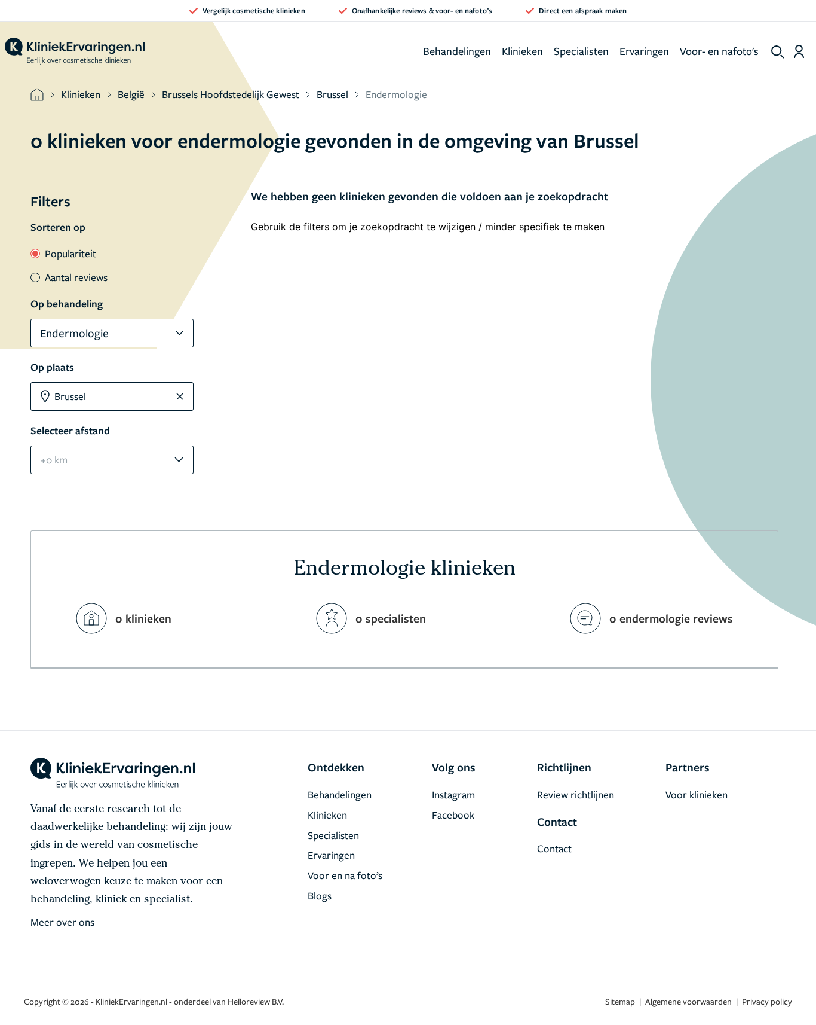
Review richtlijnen (575, 794)
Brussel (332, 94)
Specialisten (581, 51)
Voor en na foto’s (345, 875)
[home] (75, 51)
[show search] (777, 52)
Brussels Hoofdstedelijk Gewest (230, 94)
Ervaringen (644, 51)
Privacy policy (767, 1001)
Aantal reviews (76, 277)
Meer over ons (62, 922)
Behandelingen (457, 51)
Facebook (453, 815)
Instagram (453, 794)
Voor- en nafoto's (719, 51)
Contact (554, 848)
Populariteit (70, 253)
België (131, 94)
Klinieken (522, 51)
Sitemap (621, 1001)
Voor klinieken (696, 794)
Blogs (320, 895)
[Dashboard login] (799, 51)
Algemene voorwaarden (689, 1001)
